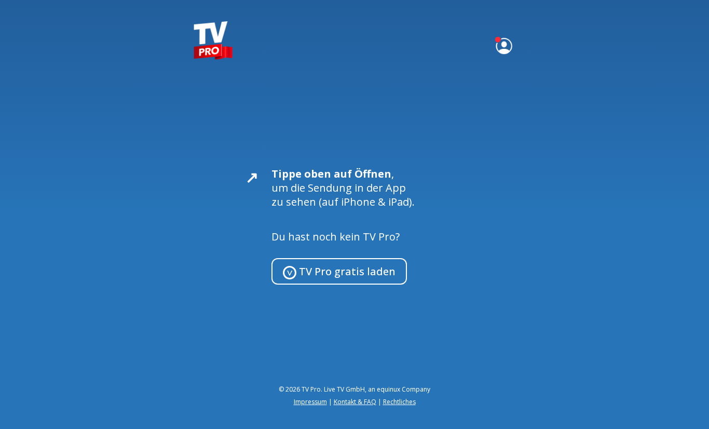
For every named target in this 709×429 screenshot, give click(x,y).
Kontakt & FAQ (355, 401)
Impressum (310, 401)
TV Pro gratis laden (346, 271)
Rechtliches (399, 401)
